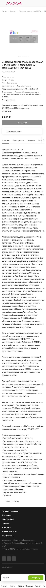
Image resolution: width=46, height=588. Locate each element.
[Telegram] (9, 558)
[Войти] (38, 3)
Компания (6, 515)
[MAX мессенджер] (14, 558)
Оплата (41, 140)
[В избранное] (33, 72)
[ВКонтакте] (4, 558)
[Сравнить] (38, 72)
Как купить (31, 140)
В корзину (36, 578)
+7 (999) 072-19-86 (9, 531)
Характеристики (18, 140)
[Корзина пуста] (42, 3)
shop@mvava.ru (8, 536)
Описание (5, 140)
